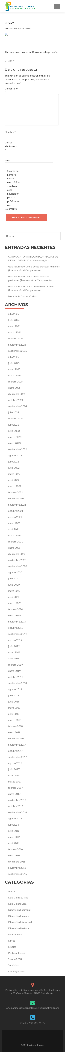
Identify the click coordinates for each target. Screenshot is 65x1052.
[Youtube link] (32, 1037)
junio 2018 (14, 701)
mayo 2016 (14, 836)
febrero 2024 (15, 418)
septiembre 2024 (17, 406)
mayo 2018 (14, 707)
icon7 (9, 60)
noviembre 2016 (17, 799)
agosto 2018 (15, 689)
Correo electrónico (11, 146)
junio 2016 (14, 830)
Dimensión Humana (18, 915)
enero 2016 (14, 855)
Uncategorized (16, 971)
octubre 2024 (15, 399)
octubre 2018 (15, 676)
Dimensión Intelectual (20, 922)
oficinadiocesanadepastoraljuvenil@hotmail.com (32, 1007)
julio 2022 (13, 461)
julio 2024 (13, 412)
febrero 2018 (15, 726)
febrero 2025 (15, 381)
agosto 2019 (15, 639)
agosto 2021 (15, 516)
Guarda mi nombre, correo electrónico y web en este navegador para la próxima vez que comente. (14, 189)
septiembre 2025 (17, 350)
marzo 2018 (14, 719)
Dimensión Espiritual (19, 909)
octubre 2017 (15, 750)
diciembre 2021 (16, 498)
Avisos (11, 891)
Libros (11, 940)
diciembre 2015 (16, 861)
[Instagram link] (37, 1037)
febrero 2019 (15, 664)
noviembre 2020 (17, 559)
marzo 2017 (14, 781)
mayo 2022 (14, 473)
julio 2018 (13, 695)
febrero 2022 (15, 492)
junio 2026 (14, 319)
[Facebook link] (28, 1037)
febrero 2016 (15, 849)
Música (12, 946)
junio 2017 (14, 769)
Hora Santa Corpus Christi (22, 296)
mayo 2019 (14, 652)
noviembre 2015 (17, 867)
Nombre (10, 131)
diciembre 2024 (16, 393)
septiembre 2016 (17, 812)
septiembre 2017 (17, 756)
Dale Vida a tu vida (18, 897)
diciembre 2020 (16, 553)
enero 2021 (14, 547)
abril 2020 (13, 596)
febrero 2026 (15, 338)
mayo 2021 (14, 523)
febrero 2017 (15, 787)
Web (7, 160)
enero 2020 (14, 615)
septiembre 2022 (17, 449)
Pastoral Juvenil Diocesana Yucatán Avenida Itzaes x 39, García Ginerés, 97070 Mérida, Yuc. (32, 991)
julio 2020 (13, 578)
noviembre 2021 (17, 504)
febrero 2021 (15, 541)
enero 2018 (14, 732)
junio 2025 (14, 363)
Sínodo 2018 (15, 958)
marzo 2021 (14, 535)
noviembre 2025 (17, 344)
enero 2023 (14, 443)
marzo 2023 (14, 436)
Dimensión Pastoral (18, 928)
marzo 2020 (14, 603)
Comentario (11, 90)
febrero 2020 (15, 609)
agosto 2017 (15, 763)
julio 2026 (13, 313)
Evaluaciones (15, 934)
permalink (53, 51)
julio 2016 (13, 824)
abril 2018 (13, 713)
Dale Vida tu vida (17, 903)
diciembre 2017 (16, 738)
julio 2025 (13, 356)
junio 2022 (14, 467)
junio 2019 (14, 646)
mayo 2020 (14, 590)
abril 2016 (13, 843)
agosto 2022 (15, 455)
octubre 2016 (15, 806)
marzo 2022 (14, 486)
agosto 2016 (15, 818)
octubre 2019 (15, 627)
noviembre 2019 (17, 621)
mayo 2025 (14, 369)
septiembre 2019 (17, 633)
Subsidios (13, 965)
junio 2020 (14, 584)
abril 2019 (13, 658)
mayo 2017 (14, 775)
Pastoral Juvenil (16, 952)
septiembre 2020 (17, 566)
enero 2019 (14, 670)
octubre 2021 (15, 510)
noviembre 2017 (17, 744)
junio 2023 (14, 430)
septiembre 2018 (17, 683)
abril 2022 (13, 479)
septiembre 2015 (17, 873)
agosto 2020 (15, 572)
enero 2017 (14, 793)
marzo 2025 (14, 375)
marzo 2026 (14, 332)
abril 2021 (13, 529)
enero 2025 (14, 387)
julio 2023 (13, 424)
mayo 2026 (14, 326)
